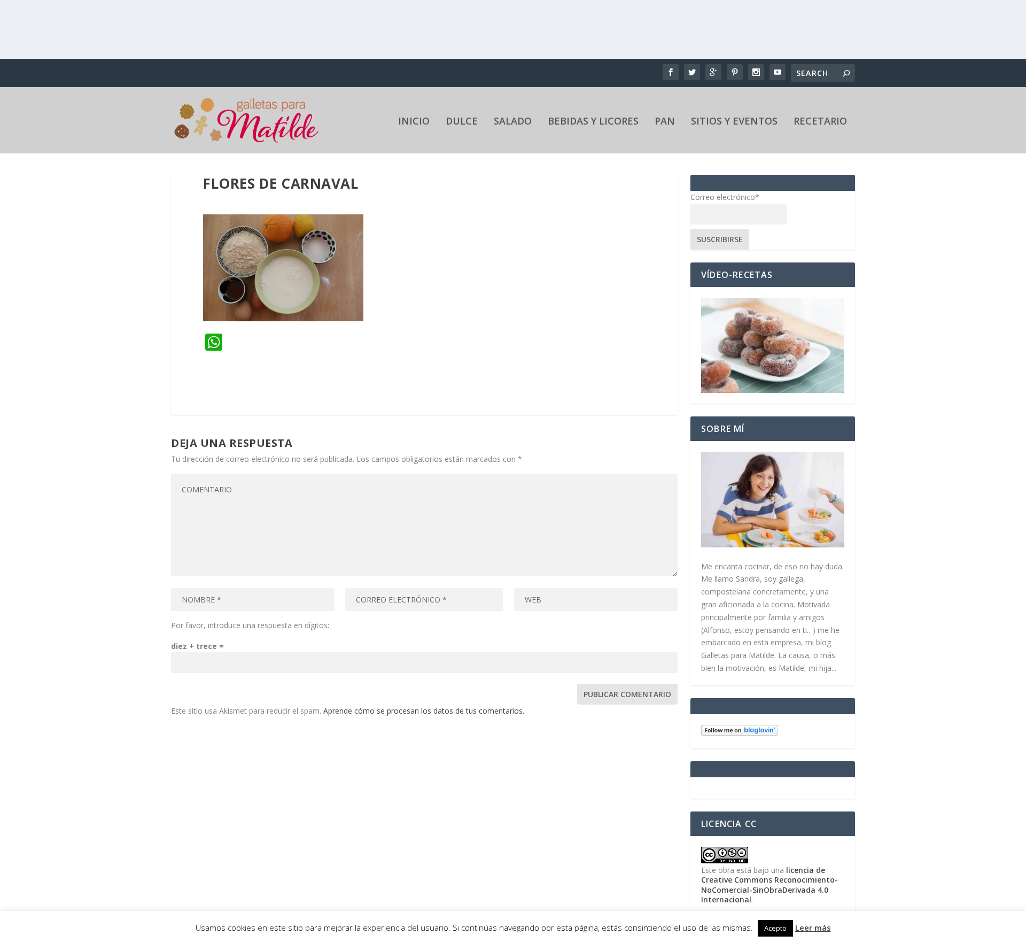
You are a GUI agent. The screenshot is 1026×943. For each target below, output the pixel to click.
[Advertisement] (513, 29)
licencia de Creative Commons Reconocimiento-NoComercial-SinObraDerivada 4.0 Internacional (769, 885)
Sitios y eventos (734, 122)
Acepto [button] (775, 928)
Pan (665, 122)
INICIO (414, 122)
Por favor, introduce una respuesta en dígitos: (250, 625)
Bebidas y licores (593, 122)
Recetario (820, 122)
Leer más (813, 927)
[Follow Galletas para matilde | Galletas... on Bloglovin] (739, 733)
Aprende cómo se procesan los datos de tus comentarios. (423, 711)
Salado (513, 122)
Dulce (462, 122)
